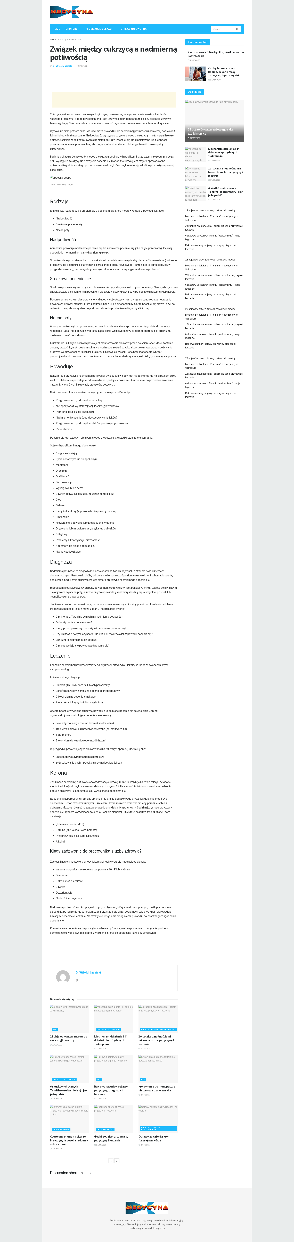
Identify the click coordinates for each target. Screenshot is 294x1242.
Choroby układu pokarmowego (158, 1029)
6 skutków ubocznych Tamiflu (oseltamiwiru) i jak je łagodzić (68, 1090)
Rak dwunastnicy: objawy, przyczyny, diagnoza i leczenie (111, 1090)
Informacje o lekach (99, 29)
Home (56, 29)
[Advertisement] (182, 11)
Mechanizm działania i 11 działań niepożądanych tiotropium (110, 1040)
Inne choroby (75, 39)
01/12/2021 (83, 66)
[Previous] (110, 1160)
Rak (55, 1029)
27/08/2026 (57, 1045)
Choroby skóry (61, 1130)
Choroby (71, 29)
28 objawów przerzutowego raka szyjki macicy (68, 1038)
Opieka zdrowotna (133, 29)
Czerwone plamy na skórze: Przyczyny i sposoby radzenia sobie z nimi (69, 1140)
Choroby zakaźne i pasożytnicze (151, 1129)
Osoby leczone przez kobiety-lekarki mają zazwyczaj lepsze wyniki (223, 72)
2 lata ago (215, 80)
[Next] (116, 1160)
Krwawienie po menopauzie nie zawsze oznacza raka (156, 1088)
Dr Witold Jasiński (62, 66)
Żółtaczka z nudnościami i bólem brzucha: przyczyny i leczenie (156, 1040)
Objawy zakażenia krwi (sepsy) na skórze (153, 1138)
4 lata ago (194, 60)
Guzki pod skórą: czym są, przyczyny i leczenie (111, 1138)
